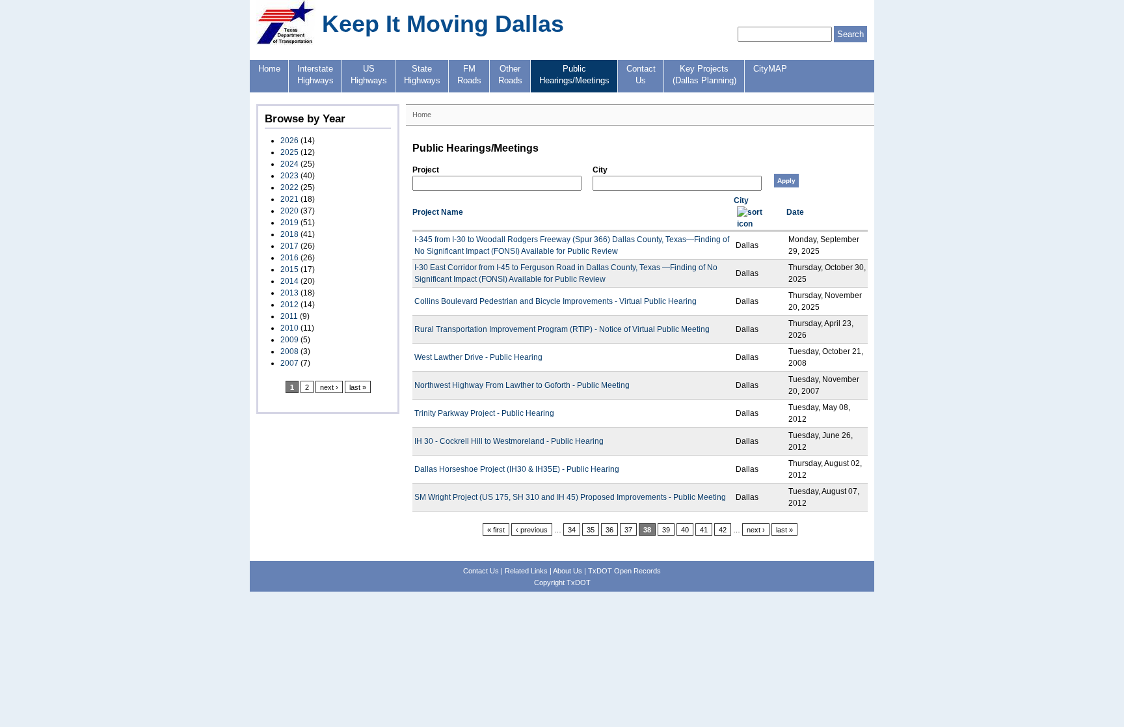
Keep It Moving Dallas (443, 23)
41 (704, 530)
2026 (289, 140)
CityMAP (770, 69)
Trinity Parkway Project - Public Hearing (484, 413)
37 (628, 530)
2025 (289, 152)
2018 (289, 234)
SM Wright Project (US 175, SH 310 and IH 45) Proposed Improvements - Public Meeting (570, 497)
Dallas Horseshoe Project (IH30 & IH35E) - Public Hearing (516, 469)
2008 (289, 351)
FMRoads (469, 74)
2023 (289, 175)
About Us (567, 571)
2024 (289, 164)
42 (723, 530)
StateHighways (422, 74)
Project (425, 169)
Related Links (526, 571)
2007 (289, 363)
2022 (289, 187)
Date (795, 212)
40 (685, 530)
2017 (289, 246)
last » (357, 387)
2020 (289, 210)
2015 (289, 269)
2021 (289, 199)
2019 (289, 222)
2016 (289, 257)
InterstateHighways (315, 74)
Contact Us (481, 571)
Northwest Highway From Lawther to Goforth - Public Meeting (522, 385)
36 (609, 530)
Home (269, 69)
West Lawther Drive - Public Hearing (478, 357)
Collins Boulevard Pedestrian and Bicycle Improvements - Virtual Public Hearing (555, 301)
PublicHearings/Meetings (574, 74)
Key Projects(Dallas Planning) (704, 74)
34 (572, 530)
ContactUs (641, 74)
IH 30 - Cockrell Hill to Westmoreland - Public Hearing (509, 441)
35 (591, 530)
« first (496, 530)
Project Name (437, 212)
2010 (289, 328)
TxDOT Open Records (624, 571)
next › (329, 387)
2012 (289, 304)
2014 (289, 281)
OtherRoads (510, 74)
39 (666, 530)
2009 (289, 339)
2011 (289, 316)
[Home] (285, 42)
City (600, 169)
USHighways (369, 74)
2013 (289, 292)
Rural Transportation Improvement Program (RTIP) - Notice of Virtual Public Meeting (562, 329)
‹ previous (532, 530)
